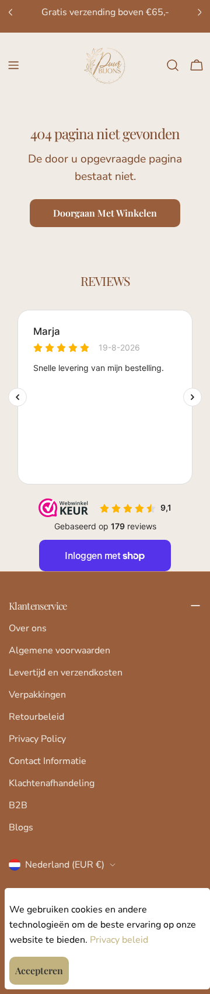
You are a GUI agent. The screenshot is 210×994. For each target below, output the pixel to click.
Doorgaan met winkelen (105, 213)
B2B (18, 805)
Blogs (21, 827)
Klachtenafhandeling (51, 783)
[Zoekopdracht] (172, 65)
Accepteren (39, 970)
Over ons (28, 628)
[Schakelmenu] (13, 65)
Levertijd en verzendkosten (66, 672)
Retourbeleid (36, 716)
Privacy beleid (119, 939)
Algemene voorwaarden (59, 650)
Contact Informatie (47, 761)
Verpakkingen (37, 694)
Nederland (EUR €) (64, 864)
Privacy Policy (37, 739)
